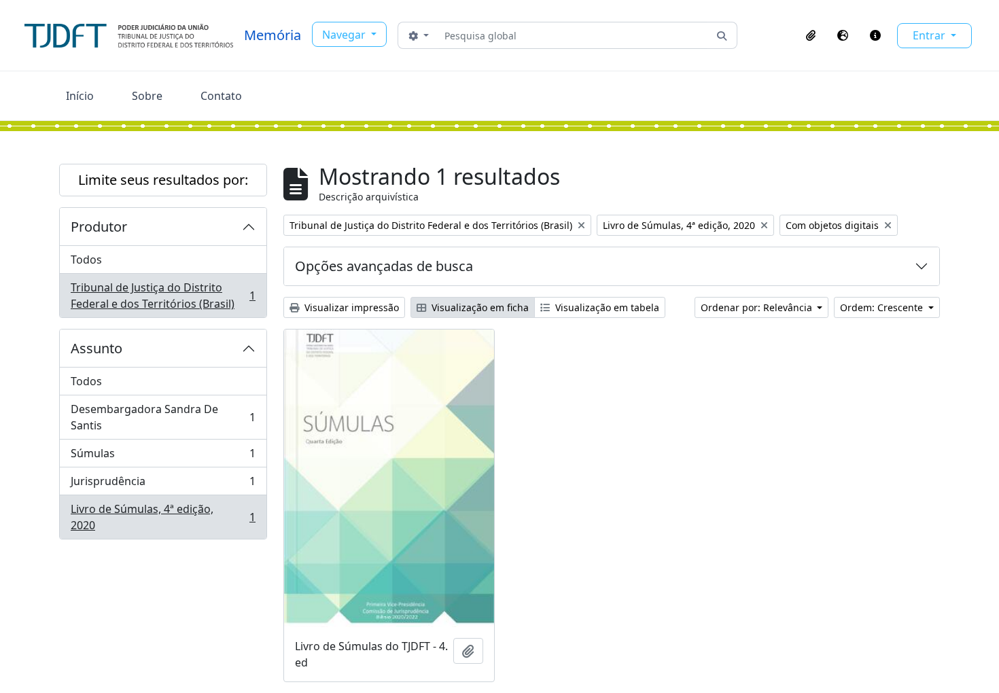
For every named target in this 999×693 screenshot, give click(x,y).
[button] (810, 35)
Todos (86, 259)
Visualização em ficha (479, 307)
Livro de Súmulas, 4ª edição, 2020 (163, 517)
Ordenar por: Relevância (758, 307)
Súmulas (163, 456)
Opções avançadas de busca (384, 266)
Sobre (147, 95)
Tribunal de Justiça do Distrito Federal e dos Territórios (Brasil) (163, 295)
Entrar (930, 35)
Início (80, 95)
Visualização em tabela (606, 307)
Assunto (96, 348)
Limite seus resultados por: (163, 180)
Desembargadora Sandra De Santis (163, 417)
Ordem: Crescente (883, 307)
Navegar (345, 34)
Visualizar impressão (350, 307)
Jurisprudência (163, 484)
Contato (221, 95)
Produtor (99, 226)
